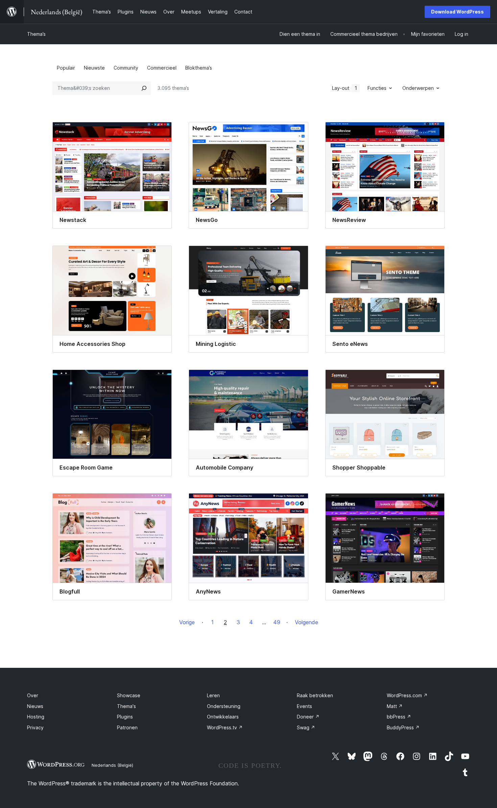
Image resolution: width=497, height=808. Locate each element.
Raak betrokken (315, 695)
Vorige (187, 622)
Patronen (127, 727)
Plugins (125, 716)
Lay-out (344, 88)
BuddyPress (403, 727)
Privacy (35, 727)
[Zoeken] (144, 88)
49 (276, 622)
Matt (395, 706)
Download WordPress (457, 12)
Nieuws (35, 706)
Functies (377, 88)
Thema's (126, 706)
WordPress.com (407, 695)
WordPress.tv (225, 727)
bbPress (399, 716)
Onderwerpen (418, 88)
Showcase (128, 695)
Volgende (306, 622)
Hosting (35, 716)
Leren (213, 695)
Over (32, 695)
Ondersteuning (223, 706)
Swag (306, 727)
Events (304, 706)
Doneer (308, 716)
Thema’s (36, 34)
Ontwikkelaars (223, 716)
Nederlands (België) (112, 765)
